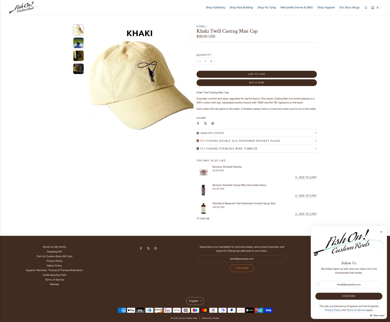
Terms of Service (356, 309)
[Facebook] (141, 248)
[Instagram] (155, 248)
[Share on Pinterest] (212, 124)
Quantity (204, 54)
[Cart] (372, 7)
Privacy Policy (333, 309)
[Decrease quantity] (200, 61)
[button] (88, 78)
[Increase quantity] (211, 61)
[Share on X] (205, 124)
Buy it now (256, 82)
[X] (148, 248)
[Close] (381, 231)
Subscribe (242, 268)
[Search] (366, 7)
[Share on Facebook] (198, 124)
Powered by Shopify (210, 318)
